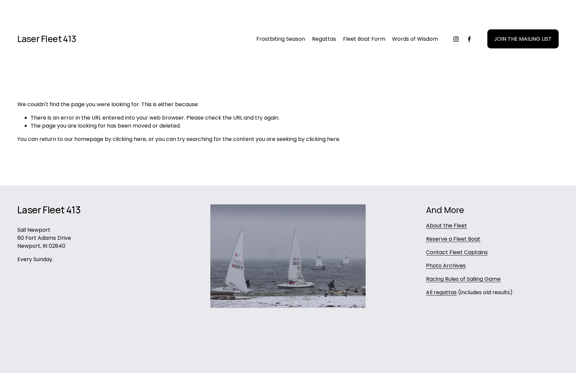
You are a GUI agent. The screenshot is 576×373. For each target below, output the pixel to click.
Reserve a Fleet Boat (453, 239)
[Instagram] (456, 39)
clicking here (129, 139)
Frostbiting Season (280, 39)
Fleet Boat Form (364, 39)
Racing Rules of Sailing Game (463, 279)
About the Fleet (446, 225)
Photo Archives (446, 265)
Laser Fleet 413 (46, 39)
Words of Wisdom (415, 39)
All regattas (441, 292)
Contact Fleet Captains (457, 252)
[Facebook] (469, 39)
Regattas (324, 39)
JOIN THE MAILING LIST (523, 39)
